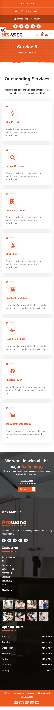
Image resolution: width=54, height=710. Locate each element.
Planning (6, 576)
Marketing (11, 254)
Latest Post (8, 569)
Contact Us (25, 489)
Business (6, 565)
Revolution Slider (15, 338)
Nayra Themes (27, 696)
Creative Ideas (14, 379)
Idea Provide (13, 122)
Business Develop (16, 210)
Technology (7, 580)
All (3, 561)
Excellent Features (16, 297)
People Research (15, 166)
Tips (4, 584)
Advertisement (9, 557)
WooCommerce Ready (18, 423)
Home (20, 53)
